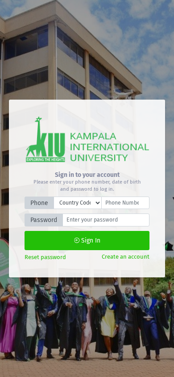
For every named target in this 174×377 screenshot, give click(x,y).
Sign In (89, 240)
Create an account (125, 256)
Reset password (45, 257)
